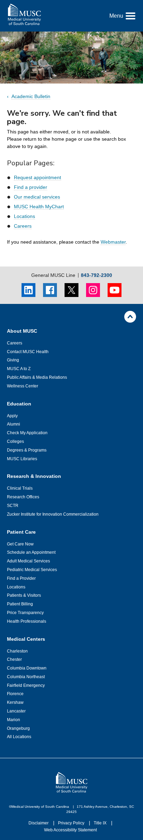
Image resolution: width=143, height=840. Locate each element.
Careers (23, 226)
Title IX (101, 823)
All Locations (19, 736)
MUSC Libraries (22, 458)
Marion (13, 719)
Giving (13, 360)
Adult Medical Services (28, 561)
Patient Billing (20, 604)
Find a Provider (21, 578)
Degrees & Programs (27, 450)
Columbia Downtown (27, 668)
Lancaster (16, 711)
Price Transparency (25, 612)
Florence (15, 693)
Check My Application (27, 432)
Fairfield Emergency (26, 685)
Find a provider (30, 187)
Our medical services (37, 197)
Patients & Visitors (24, 595)
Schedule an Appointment (31, 552)
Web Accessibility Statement (70, 830)
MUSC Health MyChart (39, 206)
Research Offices (23, 497)
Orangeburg (18, 728)
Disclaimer (39, 823)
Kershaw (15, 702)
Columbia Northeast (26, 676)
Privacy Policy (71, 823)
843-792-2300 (96, 275)
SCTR (12, 505)
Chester (14, 659)
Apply (12, 415)
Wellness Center (22, 386)
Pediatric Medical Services (32, 569)
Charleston (17, 651)
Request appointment (37, 177)
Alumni (13, 424)
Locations (24, 216)
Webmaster (113, 242)
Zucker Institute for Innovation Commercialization (53, 514)
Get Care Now (20, 544)
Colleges (15, 441)
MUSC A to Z (19, 368)
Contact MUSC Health (28, 351)
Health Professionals (26, 621)
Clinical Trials (20, 488)
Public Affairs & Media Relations (37, 377)
